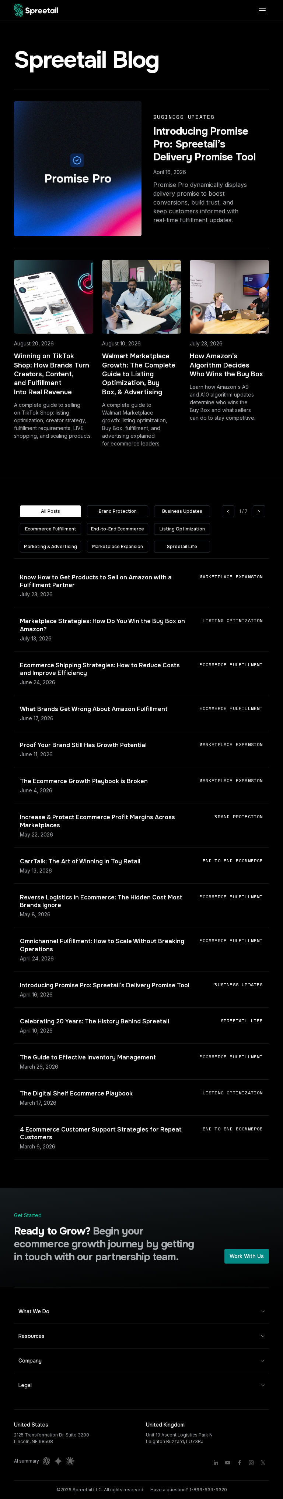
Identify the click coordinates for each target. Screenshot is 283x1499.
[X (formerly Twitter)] (263, 1462)
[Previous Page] (228, 511)
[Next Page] (259, 511)
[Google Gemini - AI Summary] (58, 1461)
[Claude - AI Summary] (70, 1461)
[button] (141, 1311)
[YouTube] (228, 1462)
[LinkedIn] (216, 1462)
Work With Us (247, 1256)
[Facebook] (239, 1462)
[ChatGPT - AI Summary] (46, 1461)
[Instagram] (251, 1462)
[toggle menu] (262, 10)
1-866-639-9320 (208, 1489)
